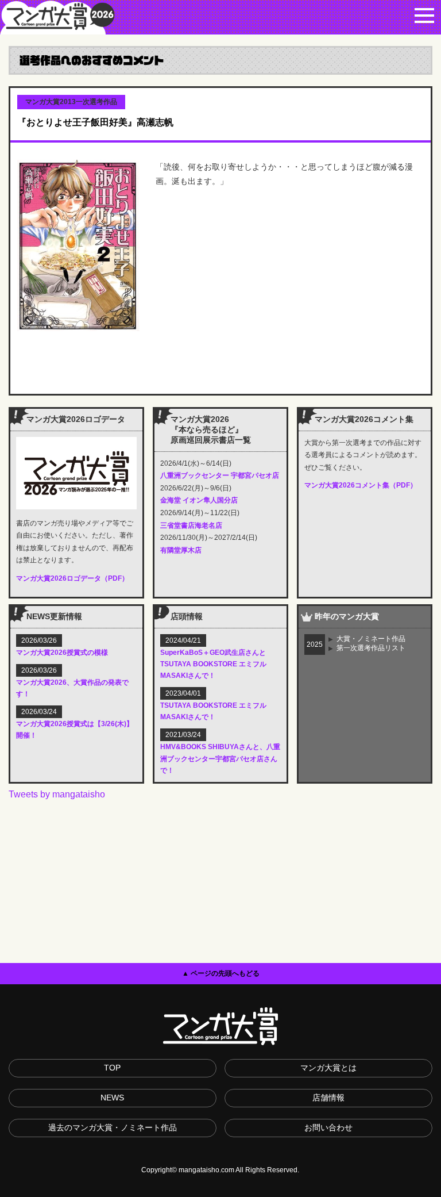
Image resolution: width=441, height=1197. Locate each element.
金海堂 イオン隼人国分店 (199, 500)
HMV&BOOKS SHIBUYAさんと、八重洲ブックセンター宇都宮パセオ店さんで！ (220, 758)
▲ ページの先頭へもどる (221, 973)
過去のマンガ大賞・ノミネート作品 (112, 1127)
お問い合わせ (328, 1127)
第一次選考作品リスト (370, 648)
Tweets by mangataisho (57, 794)
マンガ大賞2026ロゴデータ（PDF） (72, 578)
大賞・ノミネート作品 (370, 639)
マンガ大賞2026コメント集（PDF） (360, 485)
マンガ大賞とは (328, 1067)
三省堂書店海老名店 (191, 525)
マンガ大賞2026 (57, 17)
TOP (112, 1067)
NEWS (112, 1097)
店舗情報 (328, 1097)
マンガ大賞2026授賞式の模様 (62, 653)
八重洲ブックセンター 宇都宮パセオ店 (219, 475)
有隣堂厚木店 (181, 550)
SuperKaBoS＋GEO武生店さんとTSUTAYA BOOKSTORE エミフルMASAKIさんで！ (213, 664)
